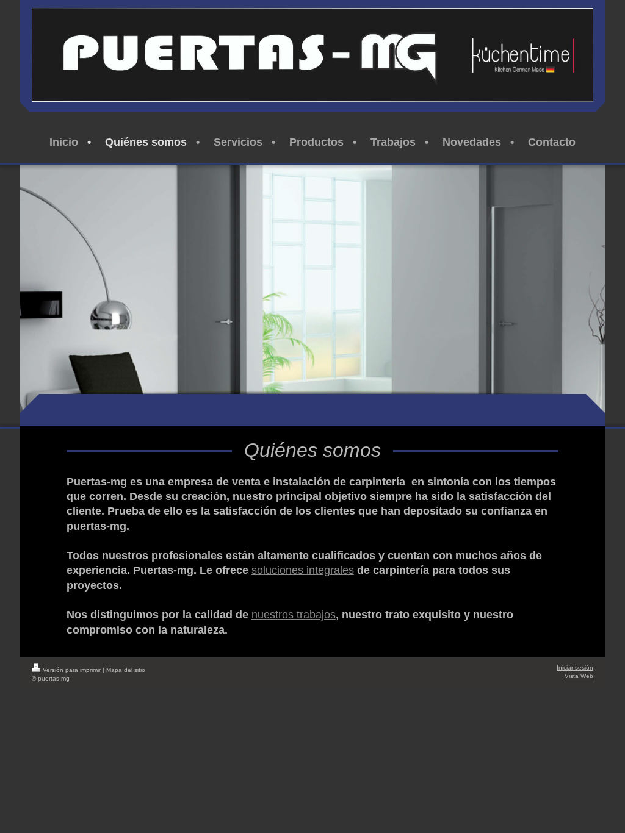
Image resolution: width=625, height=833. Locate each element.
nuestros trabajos (293, 615)
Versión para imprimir (72, 670)
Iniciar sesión (575, 667)
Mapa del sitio (125, 670)
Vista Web (579, 676)
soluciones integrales (302, 570)
